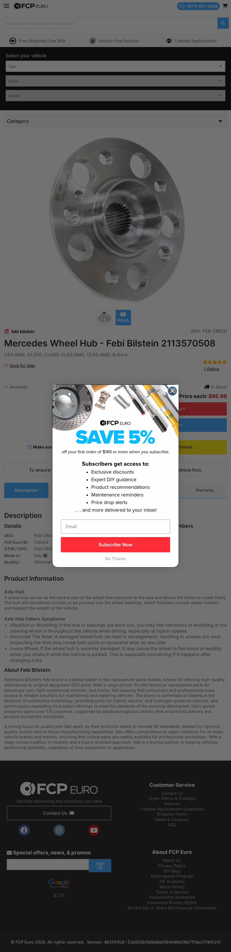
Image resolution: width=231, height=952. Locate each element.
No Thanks (115, 559)
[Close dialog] (172, 391)
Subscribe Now (116, 545)
